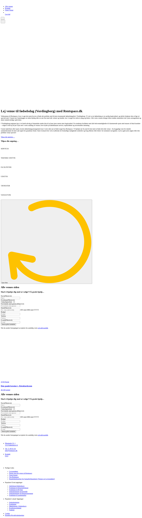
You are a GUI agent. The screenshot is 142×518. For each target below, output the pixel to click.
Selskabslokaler (14, 502)
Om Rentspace (14, 477)
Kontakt (7, 8)
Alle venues (9, 6)
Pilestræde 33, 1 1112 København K (11, 444)
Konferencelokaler (15, 508)
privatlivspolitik (43, 328)
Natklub (11, 510)
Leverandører (13, 471)
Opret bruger (13, 475)
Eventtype (8, 300)
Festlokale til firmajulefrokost (18, 488)
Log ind (7, 14)
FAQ (6, 456)
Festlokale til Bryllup (16, 490)
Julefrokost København (16, 486)
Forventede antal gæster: (12, 304)
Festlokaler (12, 504)
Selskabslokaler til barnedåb (18, 492)
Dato (6, 308)
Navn (6, 296)
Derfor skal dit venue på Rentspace (20, 473)
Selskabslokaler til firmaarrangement (21, 493)
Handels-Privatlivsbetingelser (14, 515)
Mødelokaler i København (17, 506)
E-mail (6, 320)
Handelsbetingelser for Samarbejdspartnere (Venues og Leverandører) (32, 479)
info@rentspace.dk (11, 450)
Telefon (3, 316)
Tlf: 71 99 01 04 (10, 449)
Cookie (7, 513)
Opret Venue (9, 10)
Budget (3, 312)
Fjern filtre (5, 283)
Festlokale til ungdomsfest (17, 495)
